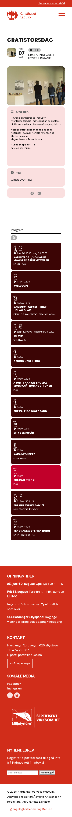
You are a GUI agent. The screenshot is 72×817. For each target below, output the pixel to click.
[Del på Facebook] (32, 193)
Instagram (14, 688)
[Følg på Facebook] (10, 695)
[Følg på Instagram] (17, 695)
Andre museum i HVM (51, 3)
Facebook (14, 683)
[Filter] (14, 237)
